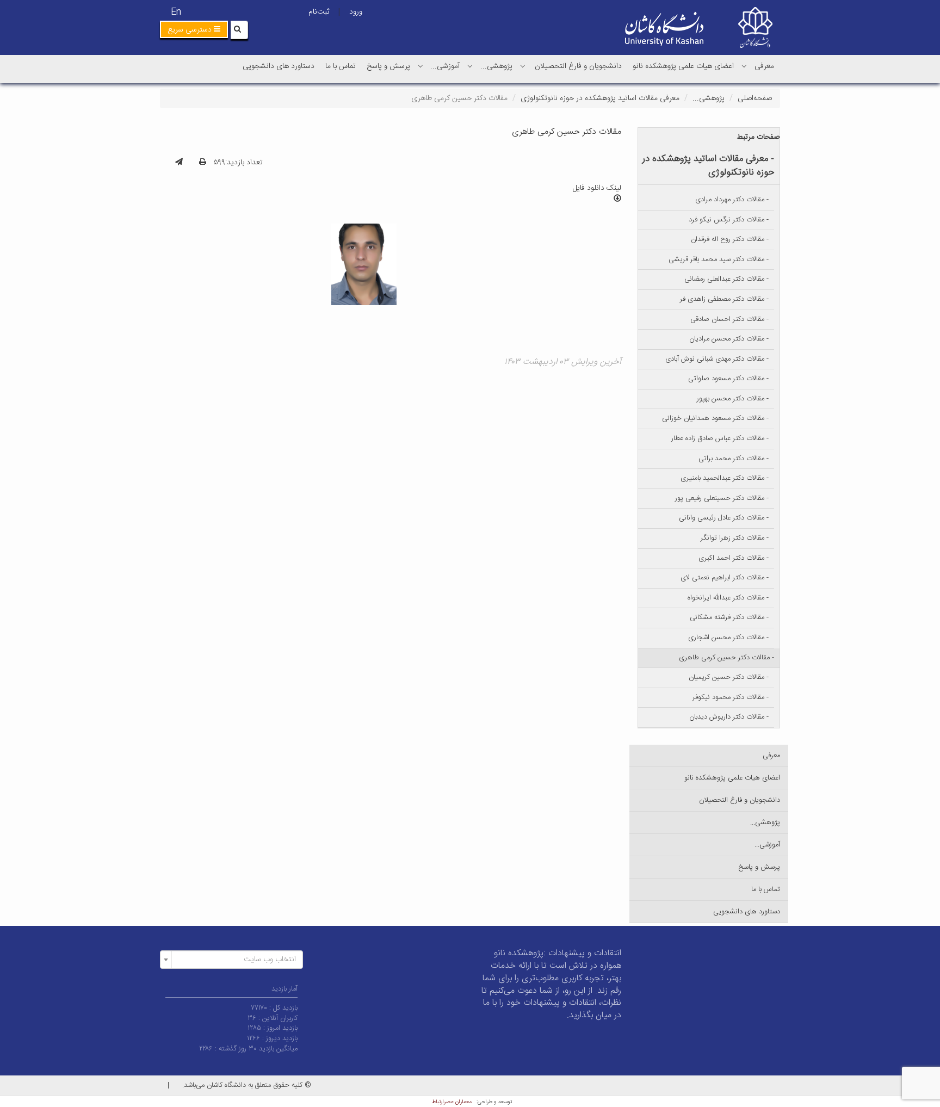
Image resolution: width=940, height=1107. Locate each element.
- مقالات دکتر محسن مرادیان (729, 339)
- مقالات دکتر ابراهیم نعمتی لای (725, 578)
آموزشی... (445, 66)
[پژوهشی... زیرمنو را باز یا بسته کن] (470, 65)
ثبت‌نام (318, 11)
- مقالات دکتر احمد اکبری (733, 558)
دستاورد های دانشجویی (278, 66)
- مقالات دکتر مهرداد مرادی (732, 200)
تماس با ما (340, 66)
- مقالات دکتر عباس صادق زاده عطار (720, 438)
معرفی (764, 66)
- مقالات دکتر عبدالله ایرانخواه (728, 598)
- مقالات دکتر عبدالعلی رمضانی (726, 279)
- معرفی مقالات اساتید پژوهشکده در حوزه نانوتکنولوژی (708, 165)
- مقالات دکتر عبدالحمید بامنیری (725, 478)
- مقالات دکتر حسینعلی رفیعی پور (722, 498)
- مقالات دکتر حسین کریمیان (729, 677)
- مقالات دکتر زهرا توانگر (735, 538)
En (176, 12)
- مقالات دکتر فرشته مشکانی (729, 617)
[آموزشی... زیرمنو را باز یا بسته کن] (420, 65)
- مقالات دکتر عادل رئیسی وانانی (724, 518)
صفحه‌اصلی (755, 98)
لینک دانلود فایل (597, 188)
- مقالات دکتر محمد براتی (733, 459)
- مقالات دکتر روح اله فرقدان (730, 239)
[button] (194, 29)
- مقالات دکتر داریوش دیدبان (729, 717)
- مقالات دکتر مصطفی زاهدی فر (724, 299)
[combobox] (231, 959)
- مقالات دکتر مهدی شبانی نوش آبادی (717, 359)
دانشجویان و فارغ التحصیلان (578, 66)
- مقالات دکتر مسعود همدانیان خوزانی (715, 418)
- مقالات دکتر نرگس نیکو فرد (729, 220)
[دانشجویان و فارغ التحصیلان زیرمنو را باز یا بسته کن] (523, 65)
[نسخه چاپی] (202, 162)
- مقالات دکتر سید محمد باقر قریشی (719, 259)
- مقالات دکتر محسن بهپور (733, 399)
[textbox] (235, 959)
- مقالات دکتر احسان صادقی (729, 319)
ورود (355, 11)
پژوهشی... (496, 66)
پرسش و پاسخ (388, 66)
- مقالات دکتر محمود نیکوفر (730, 697)
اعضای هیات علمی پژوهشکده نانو (683, 66)
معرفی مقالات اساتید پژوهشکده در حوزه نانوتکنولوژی (600, 98)
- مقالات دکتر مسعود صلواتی (728, 379)
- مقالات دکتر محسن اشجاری (728, 638)
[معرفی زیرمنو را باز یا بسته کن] (744, 65)
